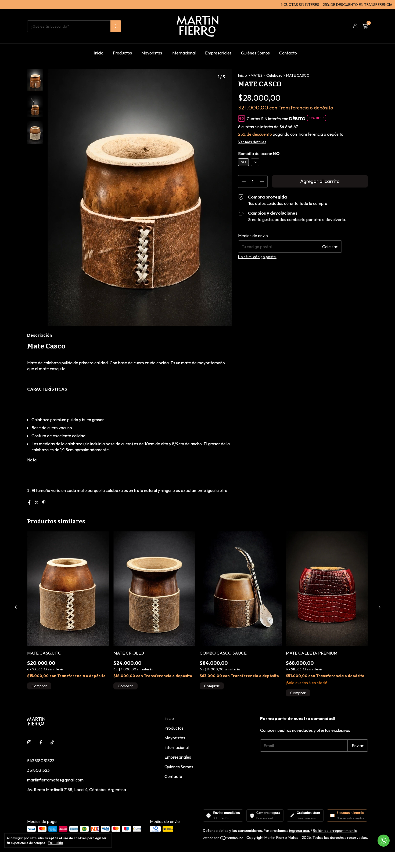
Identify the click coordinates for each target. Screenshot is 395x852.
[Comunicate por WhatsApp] (384, 841)
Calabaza (274, 75)
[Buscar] (115, 26)
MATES (257, 75)
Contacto (288, 53)
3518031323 (38, 770)
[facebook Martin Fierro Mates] (41, 742)
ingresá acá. (299, 830)
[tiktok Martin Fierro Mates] (52, 742)
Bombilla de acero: (259, 153)
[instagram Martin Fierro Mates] (29, 742)
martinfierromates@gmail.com (55, 780)
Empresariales (218, 53)
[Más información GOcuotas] (316, 118)
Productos (122, 53)
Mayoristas (151, 53)
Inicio (98, 53)
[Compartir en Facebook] (29, 502)
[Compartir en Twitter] (37, 502)
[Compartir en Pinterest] (44, 502)
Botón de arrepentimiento (335, 830)
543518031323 (41, 760)
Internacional (183, 53)
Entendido (55, 843)
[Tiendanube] (224, 838)
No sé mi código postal (257, 256)
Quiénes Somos (255, 53)
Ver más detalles (252, 141)
